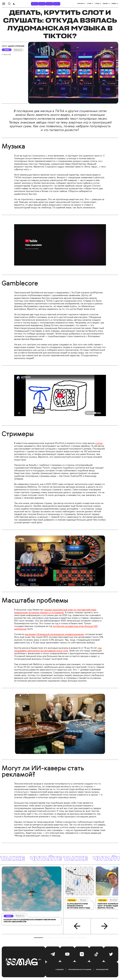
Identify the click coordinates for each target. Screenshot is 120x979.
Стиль (89, 3)
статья (98, 443)
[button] (77, 926)
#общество (18, 50)
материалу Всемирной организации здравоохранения (54, 634)
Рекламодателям (102, 969)
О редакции (60, 969)
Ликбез (113, 3)
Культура (80, 3)
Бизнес (105, 3)
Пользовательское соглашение (79, 969)
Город (97, 3)
